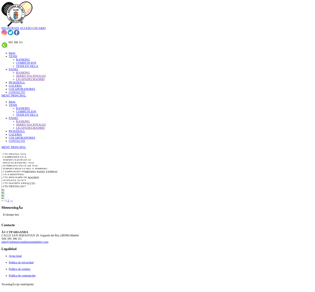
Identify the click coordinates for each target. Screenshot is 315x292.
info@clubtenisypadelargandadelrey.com (24, 241)
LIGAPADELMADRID (30, 127)
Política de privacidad (21, 262)
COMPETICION (26, 111)
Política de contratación (22, 275)
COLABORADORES (22, 137)
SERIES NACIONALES (31, 124)
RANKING (23, 108)
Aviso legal (15, 255)
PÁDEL (13, 118)
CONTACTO (17, 141)
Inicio (12, 101)
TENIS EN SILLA (27, 114)
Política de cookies (19, 269)
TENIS (13, 105)
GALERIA (15, 134)
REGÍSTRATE (10, 28)
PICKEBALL (17, 131)
